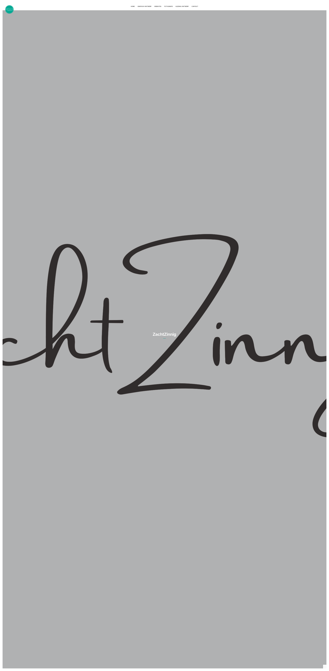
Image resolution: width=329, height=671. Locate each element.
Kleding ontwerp (182, 6)
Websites (157, 6)
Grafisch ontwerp (144, 6)
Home (133, 6)
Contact (195, 6)
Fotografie (168, 6)
